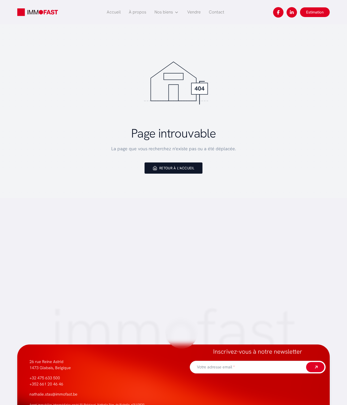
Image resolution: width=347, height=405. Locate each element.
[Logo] (37, 12)
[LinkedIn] (292, 12)
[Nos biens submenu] (176, 12)
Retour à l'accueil (176, 168)
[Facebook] (278, 12)
